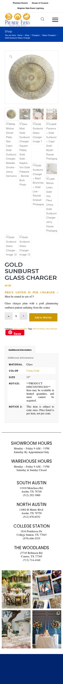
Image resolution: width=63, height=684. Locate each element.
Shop (8, 31)
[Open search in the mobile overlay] (42, 20)
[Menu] (53, 20)
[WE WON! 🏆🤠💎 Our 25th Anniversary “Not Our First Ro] (46, 589)
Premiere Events (20, 3)
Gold (36, 370)
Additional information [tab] (20, 349)
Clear (29, 370)
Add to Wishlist (43, 317)
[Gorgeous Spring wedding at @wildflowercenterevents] (16, 589)
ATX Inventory (39, 328)
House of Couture (40, 3)
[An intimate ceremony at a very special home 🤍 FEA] (16, 629)
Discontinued (51, 328)
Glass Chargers (20, 328)
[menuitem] (20, 3)
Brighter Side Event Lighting (31, 8)
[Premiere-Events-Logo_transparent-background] (26, 20)
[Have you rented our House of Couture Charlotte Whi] (46, 629)
